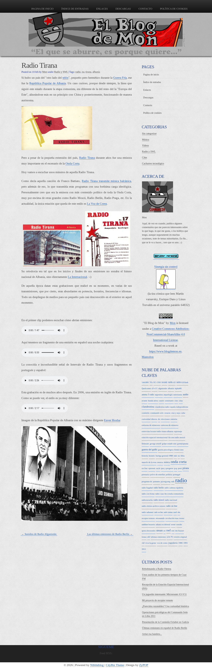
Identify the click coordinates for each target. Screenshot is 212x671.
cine (176, 400)
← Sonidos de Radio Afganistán (38, 534)
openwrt (151, 468)
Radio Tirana (87, 157)
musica (160, 462)
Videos (145, 145)
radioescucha (147, 500)
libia (183, 456)
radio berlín (158, 488)
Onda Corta (72, 163)
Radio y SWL (61, 71)
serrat (173, 524)
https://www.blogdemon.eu (165, 351)
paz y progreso (167, 468)
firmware (145, 443)
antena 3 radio (148, 394)
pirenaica (145, 474)
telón (65, 77)
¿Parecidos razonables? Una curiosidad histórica (165, 606)
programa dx (147, 481)
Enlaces (102, 8)
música (167, 462)
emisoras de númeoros (151, 425)
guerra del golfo (149, 449)
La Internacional (77, 276)
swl (168, 530)
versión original (180, 537)
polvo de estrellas (157, 474)
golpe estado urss (169, 443)
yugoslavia (173, 543)
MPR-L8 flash (182, 382)
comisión (145, 413)
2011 (144, 549)
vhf (143, 543)
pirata (186, 468)
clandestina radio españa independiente (171, 407)
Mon (173, 323)
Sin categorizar (149, 133)
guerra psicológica (166, 450)
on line (145, 468)
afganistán (162, 388)
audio (185, 394)
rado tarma (168, 512)
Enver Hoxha (112, 420)
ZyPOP (143, 665)
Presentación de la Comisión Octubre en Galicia (165, 622)
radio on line (171, 506)
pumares (156, 481)
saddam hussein (148, 524)
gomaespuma (182, 443)
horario (152, 456)
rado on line (158, 512)
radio (78, 71)
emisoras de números (169, 425)
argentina (159, 394)
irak (175, 456)
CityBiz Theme (115, 665)
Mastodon (148, 357)
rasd (175, 512)
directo (154, 419)
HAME (164, 382)
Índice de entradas (74, 8)
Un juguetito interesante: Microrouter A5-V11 (164, 594)
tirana (88, 71)
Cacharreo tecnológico (153, 163)
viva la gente (150, 543)
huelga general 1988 (164, 456)
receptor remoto (148, 518)
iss (179, 456)
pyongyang (165, 481)
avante (144, 400)
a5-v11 (155, 388)
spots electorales (149, 531)
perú (180, 468)
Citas (144, 157)
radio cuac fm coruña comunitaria (169, 494)
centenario (169, 400)
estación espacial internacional (155, 437)
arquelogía (168, 394)
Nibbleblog (97, 665)
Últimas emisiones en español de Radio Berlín (164, 627)
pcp (175, 468)
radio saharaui (147, 512)
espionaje (178, 431)
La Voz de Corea (97, 203)
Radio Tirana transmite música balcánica (106, 181)
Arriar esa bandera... (152, 634)
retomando (160, 518)
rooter (181, 518)
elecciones (165, 419)
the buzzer (179, 531)
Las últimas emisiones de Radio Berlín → (110, 534)
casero (161, 400)
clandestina (148, 406)
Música (145, 139)
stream (159, 530)
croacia (167, 413)
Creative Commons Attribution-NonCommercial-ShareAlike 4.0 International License (168, 334)
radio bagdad (147, 488)
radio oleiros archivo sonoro (153, 506)
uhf (148, 537)
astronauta (177, 394)
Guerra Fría (120, 77)
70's (151, 382)
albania (96, 71)
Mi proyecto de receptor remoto (157, 600)
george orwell (155, 443)
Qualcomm (146, 388)
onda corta (179, 462)
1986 (180, 543)
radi (172, 481)
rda (179, 512)
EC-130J (157, 382)
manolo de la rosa (149, 462)
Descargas (123, 8)
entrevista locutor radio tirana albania (157, 431)
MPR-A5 (172, 382)
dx (159, 419)
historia (145, 456)
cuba (183, 413)
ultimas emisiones (158, 537)
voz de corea (162, 543)
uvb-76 (170, 537)
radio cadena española (174, 488)
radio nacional (171, 500)
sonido (179, 524)
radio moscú (158, 500)
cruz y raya (175, 413)
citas (181, 400)
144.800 (145, 382)
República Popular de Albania (47, 83)
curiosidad (146, 419)
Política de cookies (173, 8)
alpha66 (178, 388)
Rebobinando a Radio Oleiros (156, 568)
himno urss (178, 450)
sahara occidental (163, 524)
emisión (174, 419)
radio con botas (148, 494)
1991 (185, 543)
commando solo (157, 413)
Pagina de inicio (42, 8)
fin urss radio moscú (176, 437)
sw (83, 71)
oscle (158, 468)
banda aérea (153, 400)
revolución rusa (171, 518)
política (169, 474)
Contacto (145, 8)
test (172, 531)
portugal (176, 474)
